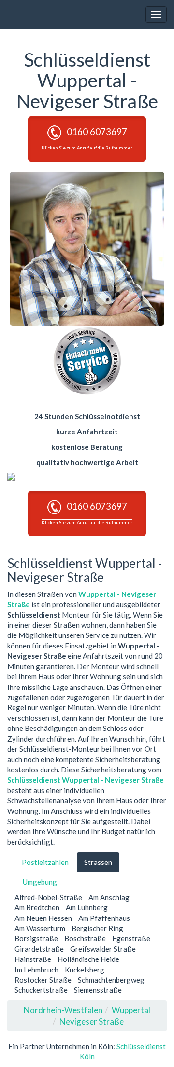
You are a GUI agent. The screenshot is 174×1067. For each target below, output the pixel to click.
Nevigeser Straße (91, 1021)
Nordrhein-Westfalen (63, 1010)
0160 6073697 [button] (87, 138)
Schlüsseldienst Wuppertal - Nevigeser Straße (85, 779)
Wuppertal (131, 1010)
